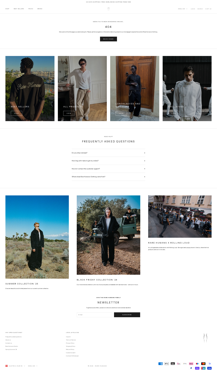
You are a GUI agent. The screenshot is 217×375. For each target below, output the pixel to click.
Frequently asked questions (13, 337)
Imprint (68, 337)
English (181, 9)
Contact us (8, 343)
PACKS (30, 8)
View (16, 113)
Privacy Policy (70, 343)
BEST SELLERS (19, 8)
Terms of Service (71, 340)
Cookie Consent (70, 353)
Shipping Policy (70, 346)
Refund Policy (70, 349)
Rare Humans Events (11, 346)
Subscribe (127, 315)
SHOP (7, 8)
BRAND (40, 8)
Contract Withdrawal (72, 356)
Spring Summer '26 (11, 349)
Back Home (108, 39)
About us (8, 340)
